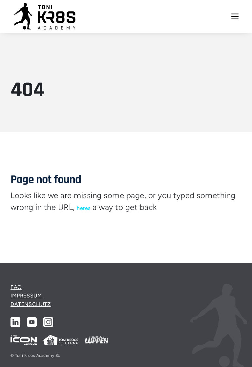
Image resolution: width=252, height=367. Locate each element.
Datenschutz (30, 304)
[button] (235, 16)
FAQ (16, 287)
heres (84, 208)
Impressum (26, 296)
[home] (44, 16)
